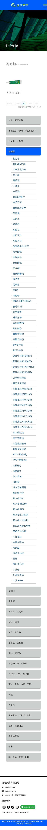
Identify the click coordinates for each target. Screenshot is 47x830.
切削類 (12, 590)
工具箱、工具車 (16, 611)
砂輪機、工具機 (16, 141)
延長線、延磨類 (16, 642)
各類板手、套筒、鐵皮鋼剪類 (22, 130)
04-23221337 (10, 787)
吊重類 (12, 601)
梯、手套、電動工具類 (19, 757)
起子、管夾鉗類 (16, 120)
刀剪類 (12, 705)
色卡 (11, 746)
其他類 (12, 151)
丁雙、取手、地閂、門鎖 (20, 684)
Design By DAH (37, 821)
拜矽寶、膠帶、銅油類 (19, 673)
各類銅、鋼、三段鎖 (18, 663)
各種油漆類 (14, 736)
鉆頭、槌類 (14, 622)
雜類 (11, 694)
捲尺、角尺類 (15, 632)
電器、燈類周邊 (16, 725)
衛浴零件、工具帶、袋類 (20, 715)
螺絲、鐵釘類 (15, 653)
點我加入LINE (29, 807)
